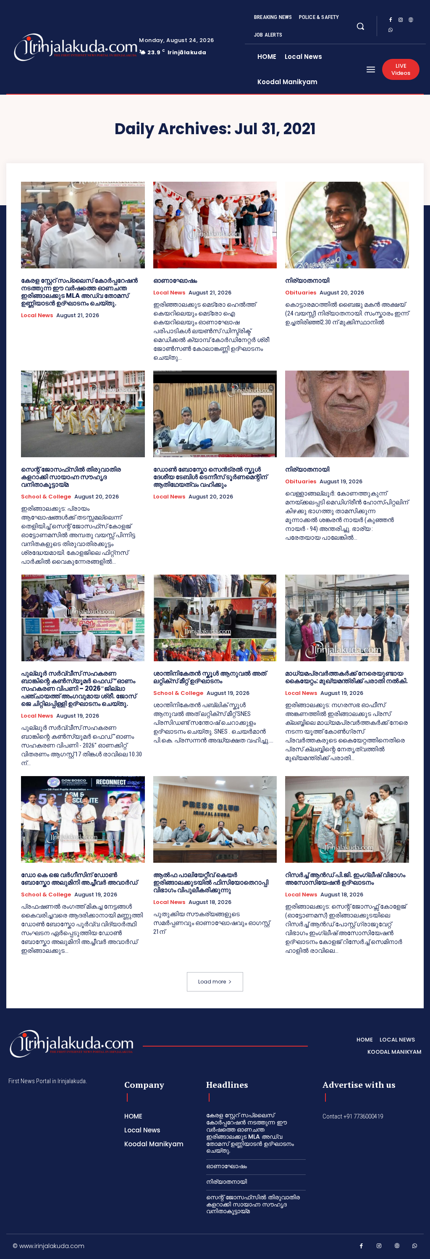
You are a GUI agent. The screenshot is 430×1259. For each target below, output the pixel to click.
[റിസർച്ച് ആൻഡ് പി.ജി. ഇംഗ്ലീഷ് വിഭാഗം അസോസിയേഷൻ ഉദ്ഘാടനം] (347, 819)
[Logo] (50, 47)
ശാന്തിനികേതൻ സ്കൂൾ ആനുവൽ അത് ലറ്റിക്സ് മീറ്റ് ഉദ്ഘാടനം (209, 677)
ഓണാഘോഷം (175, 280)
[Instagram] (401, 21)
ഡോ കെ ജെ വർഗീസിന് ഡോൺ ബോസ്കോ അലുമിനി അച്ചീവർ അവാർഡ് (79, 878)
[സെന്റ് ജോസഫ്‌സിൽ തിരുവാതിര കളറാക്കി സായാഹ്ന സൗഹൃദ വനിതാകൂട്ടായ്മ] (83, 414)
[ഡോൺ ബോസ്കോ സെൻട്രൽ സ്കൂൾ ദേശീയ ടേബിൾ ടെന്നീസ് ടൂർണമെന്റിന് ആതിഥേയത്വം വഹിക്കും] (215, 414)
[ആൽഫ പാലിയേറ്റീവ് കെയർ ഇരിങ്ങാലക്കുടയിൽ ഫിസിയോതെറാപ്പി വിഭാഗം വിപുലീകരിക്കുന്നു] (215, 819)
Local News (37, 315)
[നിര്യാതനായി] (347, 225)
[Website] (411, 21)
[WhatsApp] (390, 31)
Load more (212, 981)
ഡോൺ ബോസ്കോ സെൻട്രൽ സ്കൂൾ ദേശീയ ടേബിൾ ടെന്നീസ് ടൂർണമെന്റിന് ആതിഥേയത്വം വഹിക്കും (210, 477)
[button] (360, 26)
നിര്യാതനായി (307, 280)
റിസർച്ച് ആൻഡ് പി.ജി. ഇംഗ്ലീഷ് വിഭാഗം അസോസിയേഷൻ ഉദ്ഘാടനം (345, 878)
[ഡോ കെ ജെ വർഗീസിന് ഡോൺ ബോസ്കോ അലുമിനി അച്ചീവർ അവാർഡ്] (83, 819)
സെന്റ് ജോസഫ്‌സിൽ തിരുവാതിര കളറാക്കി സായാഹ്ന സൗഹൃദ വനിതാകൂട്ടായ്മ (71, 477)
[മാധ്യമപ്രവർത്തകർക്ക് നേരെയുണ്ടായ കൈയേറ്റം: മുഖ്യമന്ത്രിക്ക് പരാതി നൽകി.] (347, 618)
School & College (46, 496)
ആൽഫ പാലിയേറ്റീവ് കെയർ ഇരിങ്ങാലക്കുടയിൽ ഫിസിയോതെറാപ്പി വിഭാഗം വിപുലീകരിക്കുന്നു (210, 882)
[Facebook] (390, 21)
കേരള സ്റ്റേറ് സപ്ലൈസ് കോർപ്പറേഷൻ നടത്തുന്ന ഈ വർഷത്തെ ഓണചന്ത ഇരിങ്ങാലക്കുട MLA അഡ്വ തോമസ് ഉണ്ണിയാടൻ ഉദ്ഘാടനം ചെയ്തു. (79, 291)
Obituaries (300, 292)
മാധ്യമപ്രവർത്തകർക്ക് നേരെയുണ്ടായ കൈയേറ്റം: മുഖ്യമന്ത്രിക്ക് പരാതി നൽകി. (346, 677)
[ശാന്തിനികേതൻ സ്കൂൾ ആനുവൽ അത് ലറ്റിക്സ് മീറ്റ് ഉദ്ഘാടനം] (215, 618)
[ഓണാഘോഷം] (215, 225)
